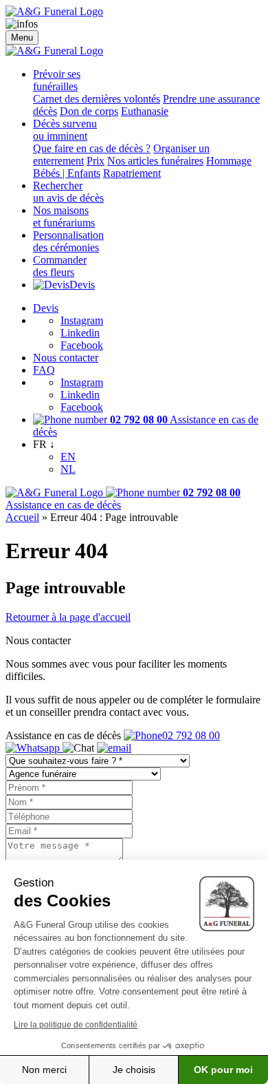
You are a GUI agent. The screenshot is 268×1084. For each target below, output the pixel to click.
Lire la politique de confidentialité (75, 1025)
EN (68, 457)
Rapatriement (132, 173)
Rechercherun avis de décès (68, 192)
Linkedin (80, 333)
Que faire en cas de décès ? (91, 148)
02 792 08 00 (191, 735)
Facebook (81, 345)
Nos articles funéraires (155, 161)
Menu (22, 37)
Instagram (81, 320)
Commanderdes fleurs (60, 266)
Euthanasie (144, 111)
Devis (82, 284)
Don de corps (89, 111)
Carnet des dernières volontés (96, 99)
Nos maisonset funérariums (64, 216)
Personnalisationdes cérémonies (68, 241)
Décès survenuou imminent (65, 130)
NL (68, 469)
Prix (95, 161)
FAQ (44, 370)
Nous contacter (65, 357)
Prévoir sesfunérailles (56, 80)
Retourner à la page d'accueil (68, 617)
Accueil (22, 517)
